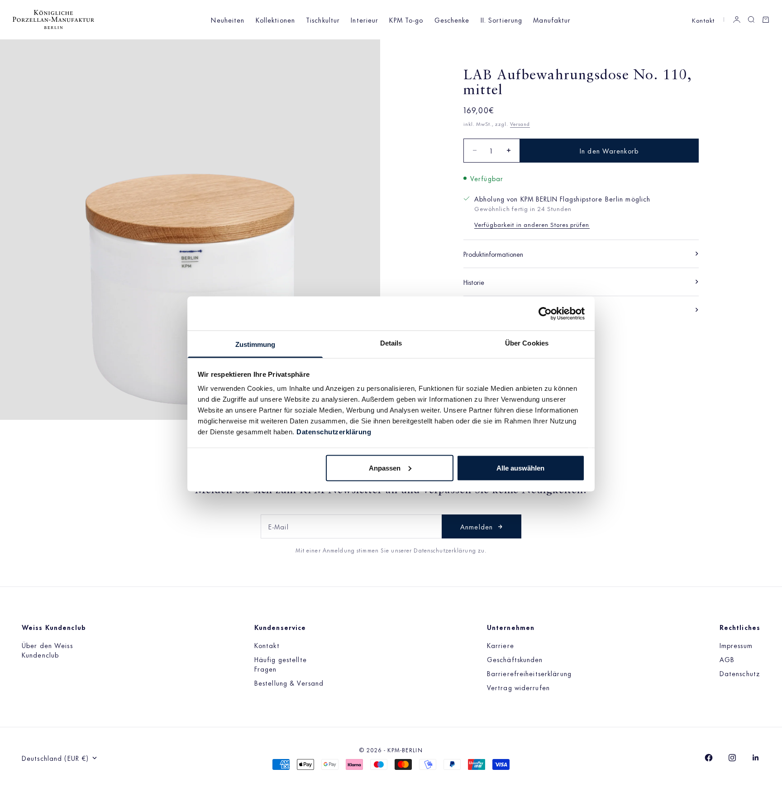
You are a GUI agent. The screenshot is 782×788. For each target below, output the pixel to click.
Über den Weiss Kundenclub (47, 650)
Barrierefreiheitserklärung (529, 673)
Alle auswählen (520, 467)
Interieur (364, 19)
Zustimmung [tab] (255, 344)
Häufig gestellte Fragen (280, 664)
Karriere (500, 645)
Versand (520, 124)
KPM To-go (406, 19)
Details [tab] (391, 343)
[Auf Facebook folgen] (708, 757)
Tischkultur (323, 19)
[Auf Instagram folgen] (732, 757)
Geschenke (452, 19)
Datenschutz (740, 673)
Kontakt (703, 19)
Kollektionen (275, 19)
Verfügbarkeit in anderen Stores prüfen (532, 224)
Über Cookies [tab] (526, 343)
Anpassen (385, 467)
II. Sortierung (502, 19)
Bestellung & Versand (289, 682)
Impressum (736, 645)
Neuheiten (227, 19)
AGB (727, 659)
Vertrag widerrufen (518, 687)
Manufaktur (552, 19)
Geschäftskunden (515, 659)
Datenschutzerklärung (333, 432)
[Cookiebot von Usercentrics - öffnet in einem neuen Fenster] (545, 313)
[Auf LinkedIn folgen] (755, 757)
